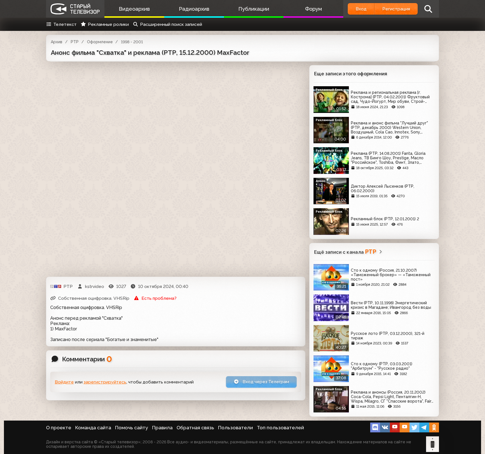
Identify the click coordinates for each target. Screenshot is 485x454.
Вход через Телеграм (265, 381)
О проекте (58, 427)
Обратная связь (195, 427)
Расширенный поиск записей (171, 24)
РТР (75, 42)
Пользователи (235, 427)
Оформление (100, 42)
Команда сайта (93, 427)
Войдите (64, 382)
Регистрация (396, 9)
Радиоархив (194, 9)
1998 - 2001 (132, 42)
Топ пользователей (280, 427)
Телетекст (65, 24)
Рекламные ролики (108, 24)
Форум (313, 9)
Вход (361, 9)
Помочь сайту (131, 427)
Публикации (253, 9)
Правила (162, 427)
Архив (56, 42)
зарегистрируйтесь (105, 382)
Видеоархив (134, 9)
